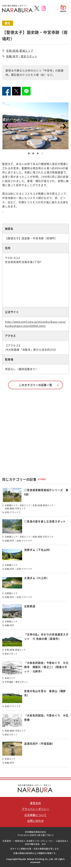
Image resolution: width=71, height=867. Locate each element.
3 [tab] (38, 154)
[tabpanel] (35, 125)
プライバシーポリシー (35, 809)
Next (64, 126)
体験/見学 (12, 56)
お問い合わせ (35, 821)
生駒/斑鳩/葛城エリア (19, 51)
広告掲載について (35, 815)
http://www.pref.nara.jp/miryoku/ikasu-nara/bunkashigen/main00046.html (35, 324)
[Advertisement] (35, 435)
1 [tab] (29, 154)
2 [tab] (34, 154)
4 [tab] (43, 154)
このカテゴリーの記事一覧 (35, 385)
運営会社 (35, 803)
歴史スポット (29, 56)
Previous (6, 126)
